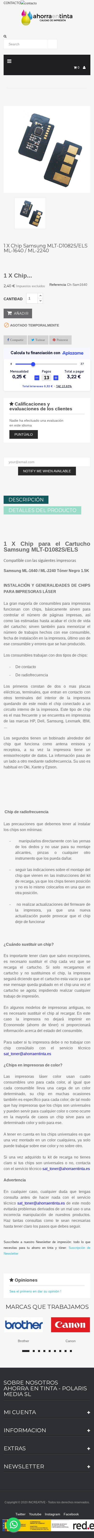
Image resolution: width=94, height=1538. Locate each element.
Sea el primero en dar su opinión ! (35, 1291)
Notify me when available (47, 471)
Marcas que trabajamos (47, 1307)
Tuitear (40, 340)
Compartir (16, 340)
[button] (47, 36)
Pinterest (62, 340)
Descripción (26, 500)
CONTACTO (12, 3)
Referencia (57, 284)
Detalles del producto (42, 510)
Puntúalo (23, 434)
